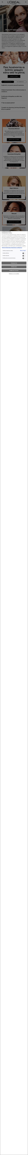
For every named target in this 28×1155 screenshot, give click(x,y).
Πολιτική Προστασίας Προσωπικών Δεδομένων (12, 247)
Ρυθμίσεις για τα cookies (14, 273)
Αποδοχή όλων (14, 266)
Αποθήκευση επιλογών (14, 270)
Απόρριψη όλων (14, 263)
